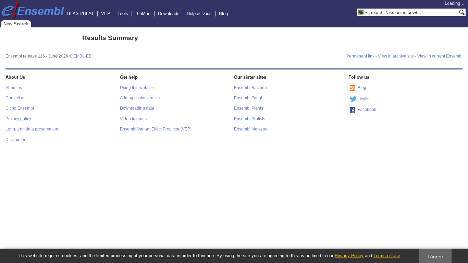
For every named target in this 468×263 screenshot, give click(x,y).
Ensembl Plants (248, 108)
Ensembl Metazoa (251, 129)
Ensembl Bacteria (250, 88)
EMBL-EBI (83, 56)
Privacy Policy (349, 255)
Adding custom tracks (140, 98)
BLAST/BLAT (80, 13)
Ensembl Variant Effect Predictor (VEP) (156, 129)
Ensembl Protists (249, 119)
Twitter (365, 99)
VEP (105, 13)
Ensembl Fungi (248, 98)
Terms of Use (386, 255)
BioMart (143, 13)
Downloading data (137, 108)
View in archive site (396, 56)
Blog (223, 13)
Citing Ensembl (19, 108)
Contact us (15, 98)
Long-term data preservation (31, 129)
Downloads (169, 13)
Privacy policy (18, 119)
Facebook (367, 110)
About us (13, 88)
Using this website (137, 88)
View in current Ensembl (440, 56)
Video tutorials (133, 119)
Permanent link (360, 56)
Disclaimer (15, 140)
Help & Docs (199, 13)
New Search (15, 23)
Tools (123, 13)
